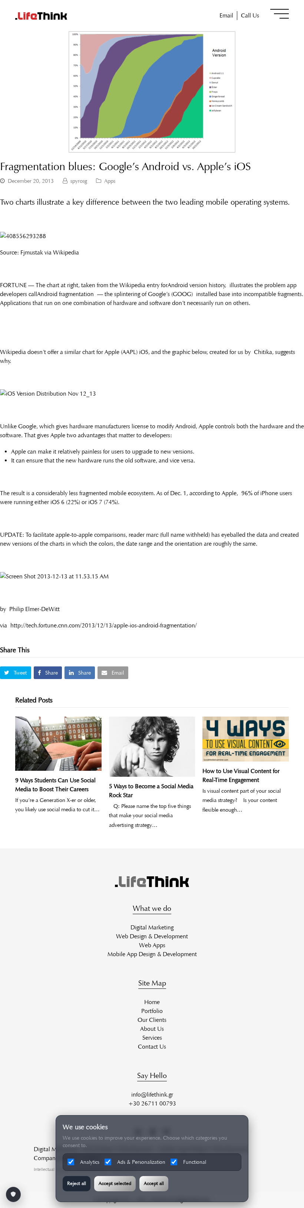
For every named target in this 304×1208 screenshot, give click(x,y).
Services (152, 1037)
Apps (109, 181)
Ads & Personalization (141, 1162)
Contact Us (152, 1046)
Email (226, 15)
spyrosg (78, 181)
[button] (279, 14)
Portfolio (152, 1010)
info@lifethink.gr (152, 1094)
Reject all (76, 1183)
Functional (194, 1162)
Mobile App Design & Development (152, 954)
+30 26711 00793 (152, 1103)
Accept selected (115, 1183)
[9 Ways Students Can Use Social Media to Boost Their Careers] (58, 743)
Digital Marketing (152, 927)
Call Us (250, 15)
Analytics (89, 1162)
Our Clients (152, 1019)
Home (152, 1002)
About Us (152, 1028)
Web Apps (152, 945)
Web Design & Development (152, 936)
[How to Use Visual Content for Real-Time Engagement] (245, 739)
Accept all (154, 1183)
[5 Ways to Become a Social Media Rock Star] (152, 747)
